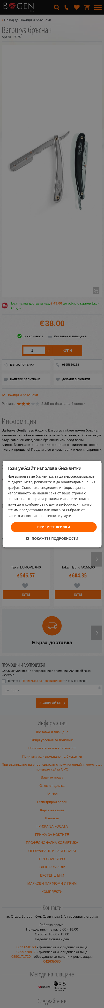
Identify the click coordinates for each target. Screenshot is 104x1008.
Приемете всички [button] (53, 527)
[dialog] (52, 504)
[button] (52, 538)
